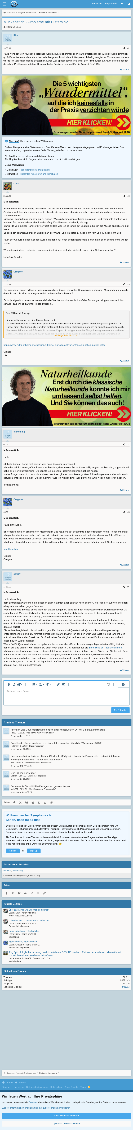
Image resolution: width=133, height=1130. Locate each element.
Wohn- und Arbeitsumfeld (20, 916)
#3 (128, 284)
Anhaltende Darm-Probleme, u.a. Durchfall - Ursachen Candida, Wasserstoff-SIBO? (56, 743)
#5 (128, 512)
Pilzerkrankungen (36, 746)
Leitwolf (14, 776)
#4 (128, 445)
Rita (8, 27)
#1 (128, 48)
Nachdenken (15, 961)
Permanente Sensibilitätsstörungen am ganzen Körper (40, 786)
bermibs (7, 870)
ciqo (12, 763)
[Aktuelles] (122, 4)
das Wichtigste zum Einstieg (35, 169)
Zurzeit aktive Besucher (16, 864)
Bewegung (14, 937)
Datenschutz (56, 1087)
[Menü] (4, 4)
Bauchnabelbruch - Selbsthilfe (24, 931)
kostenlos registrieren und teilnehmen (39, 174)
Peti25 (13, 733)
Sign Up (33, 851)
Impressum (19, 1087)
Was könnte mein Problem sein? (40, 733)
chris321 (14, 789)
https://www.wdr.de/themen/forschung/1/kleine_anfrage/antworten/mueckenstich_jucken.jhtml (54, 344)
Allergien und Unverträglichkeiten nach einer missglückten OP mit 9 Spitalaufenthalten (58, 729)
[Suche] (129, 4)
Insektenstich (10, 549)
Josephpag (17, 870)
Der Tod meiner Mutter (23, 772)
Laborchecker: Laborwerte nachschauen (28, 920)
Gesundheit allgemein (37, 776)
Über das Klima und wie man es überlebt (29, 909)
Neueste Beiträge (13, 904)
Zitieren (125, 69)
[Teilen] (124, 48)
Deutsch (21, 1082)
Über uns (6, 1087)
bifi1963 (126, 987)
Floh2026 (15, 746)
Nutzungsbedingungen (37, 1087)
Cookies (9, 1082)
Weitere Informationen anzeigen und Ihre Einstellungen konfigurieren (36, 1108)
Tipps (83, 1087)
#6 (128, 587)
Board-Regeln (71, 1087)
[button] (8, 684)
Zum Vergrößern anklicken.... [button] (66, 335)
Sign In (12, 851)
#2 (128, 196)
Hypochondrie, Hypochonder (23, 941)
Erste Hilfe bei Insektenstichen (105, 647)
